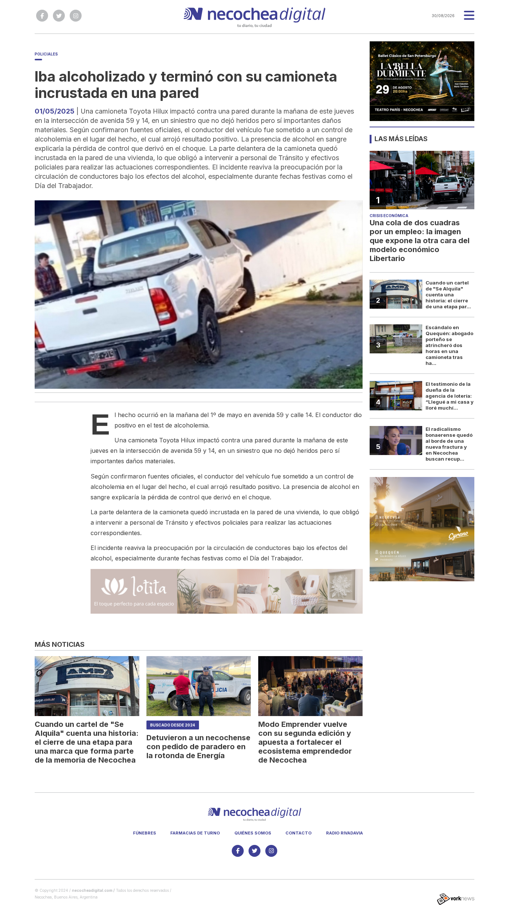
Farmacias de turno (195, 833)
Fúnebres (144, 833)
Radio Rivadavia (344, 833)
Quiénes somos (252, 833)
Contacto (298, 833)
